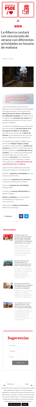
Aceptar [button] (25, 404)
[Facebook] (15, 26)
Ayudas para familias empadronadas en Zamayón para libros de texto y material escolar (22, 263)
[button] (18, 20)
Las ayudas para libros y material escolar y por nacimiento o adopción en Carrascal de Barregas (23, 305)
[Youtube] (21, 26)
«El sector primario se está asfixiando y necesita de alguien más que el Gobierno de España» (23, 286)
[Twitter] (18, 26)
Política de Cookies (14, 404)
